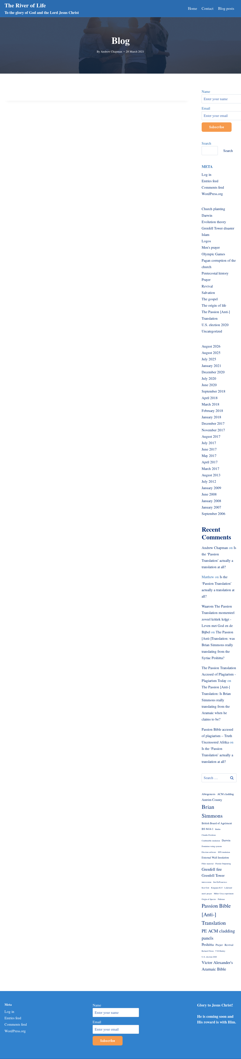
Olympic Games (213, 254)
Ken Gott (205, 887)
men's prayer (207, 893)
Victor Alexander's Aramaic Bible (217, 966)
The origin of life (214, 305)
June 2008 (209, 494)
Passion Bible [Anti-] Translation (216, 914)
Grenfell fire (212, 869)
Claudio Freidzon (209, 835)
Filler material (208, 863)
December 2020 (213, 372)
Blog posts (226, 8)
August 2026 (211, 346)
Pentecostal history (215, 273)
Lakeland (228, 887)
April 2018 (210, 397)
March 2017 (210, 468)
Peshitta (208, 944)
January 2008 (211, 500)
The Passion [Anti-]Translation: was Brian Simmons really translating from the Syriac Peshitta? (218, 645)
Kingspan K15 (217, 887)
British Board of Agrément (217, 823)
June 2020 (209, 384)
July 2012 (209, 481)
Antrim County (212, 799)
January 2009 (211, 487)
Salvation (208, 292)
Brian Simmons (212, 811)
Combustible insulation (211, 840)
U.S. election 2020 (215, 324)
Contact (208, 8)
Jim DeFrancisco (220, 882)
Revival (207, 286)
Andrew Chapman (111, 51)
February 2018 (212, 410)
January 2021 (211, 365)
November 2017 (213, 430)
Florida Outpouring (223, 863)
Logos (206, 241)
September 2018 (213, 391)
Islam (205, 234)
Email (97, 1021)
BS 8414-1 (207, 829)
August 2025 (211, 352)
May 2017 (209, 455)
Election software (209, 852)
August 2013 (211, 475)
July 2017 (209, 442)
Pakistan (221, 899)
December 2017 (213, 423)
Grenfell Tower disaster (218, 228)
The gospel (210, 299)
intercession (206, 882)
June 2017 (209, 449)
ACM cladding (225, 794)
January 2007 (211, 507)
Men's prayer (211, 247)
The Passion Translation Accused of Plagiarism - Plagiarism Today (219, 674)
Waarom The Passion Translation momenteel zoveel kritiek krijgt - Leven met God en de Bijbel (218, 619)
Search (206, 143)
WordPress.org (212, 193)
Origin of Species (209, 899)
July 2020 (209, 378)
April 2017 (210, 462)
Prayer (206, 279)
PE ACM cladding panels (218, 934)
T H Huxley (220, 951)
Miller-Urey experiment (223, 893)
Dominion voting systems (212, 846)
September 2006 (213, 513)
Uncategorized (212, 331)
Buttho (217, 829)
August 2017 (211, 436)
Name (97, 1005)
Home (192, 8)
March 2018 (210, 404)
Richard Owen (208, 951)
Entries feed (210, 180)
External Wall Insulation (215, 857)
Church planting (213, 208)
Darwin (207, 215)
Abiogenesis (208, 794)
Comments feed (213, 187)
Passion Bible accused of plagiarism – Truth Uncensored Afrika (217, 735)
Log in (206, 174)
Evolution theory (214, 221)
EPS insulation (224, 852)
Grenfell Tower (213, 875)
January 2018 (211, 417)
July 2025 (209, 359)
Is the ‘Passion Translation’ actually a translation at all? (217, 755)
